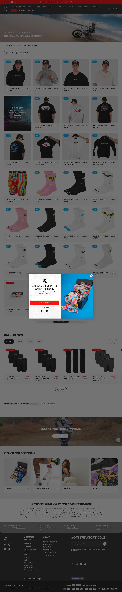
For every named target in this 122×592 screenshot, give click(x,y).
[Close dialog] (91, 275)
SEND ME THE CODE (45, 302)
